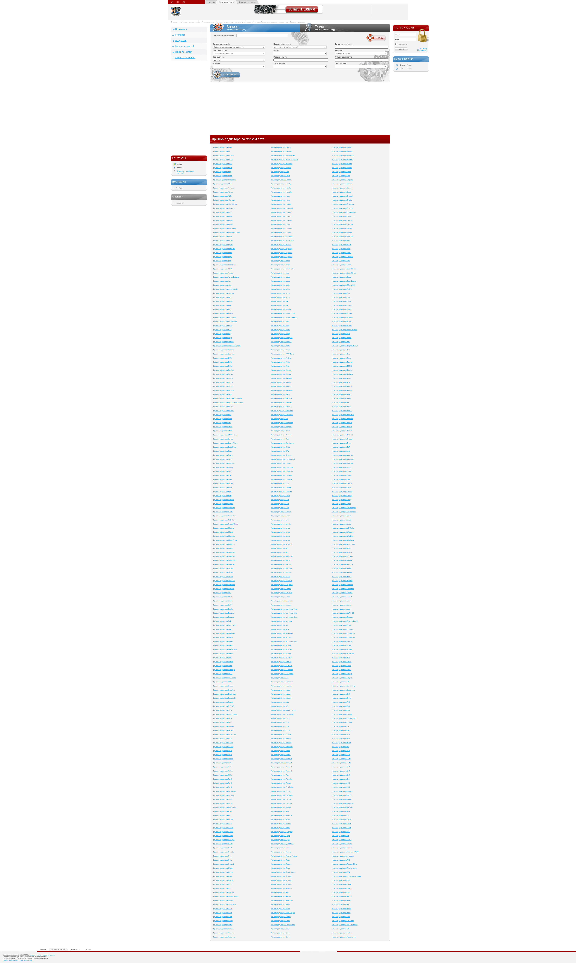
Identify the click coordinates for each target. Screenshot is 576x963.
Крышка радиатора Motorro (281, 657)
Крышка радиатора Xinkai (341, 568)
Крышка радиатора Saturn (342, 163)
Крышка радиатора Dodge (223, 686)
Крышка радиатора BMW (222, 427)
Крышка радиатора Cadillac (223, 500)
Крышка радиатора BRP (222, 471)
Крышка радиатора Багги (341, 670)
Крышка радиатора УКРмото (343, 921)
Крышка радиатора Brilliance (224, 463)
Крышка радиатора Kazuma (281, 398)
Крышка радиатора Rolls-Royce (283, 913)
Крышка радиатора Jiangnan (281, 338)
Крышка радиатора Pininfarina (282, 787)
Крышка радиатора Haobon (281, 151)
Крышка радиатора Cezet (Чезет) (225, 524)
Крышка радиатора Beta (222, 394)
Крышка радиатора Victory (342, 495)
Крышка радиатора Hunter (281, 224)
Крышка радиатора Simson (342, 220)
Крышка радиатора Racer (280, 848)
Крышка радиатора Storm (341, 309)
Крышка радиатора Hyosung (281, 249)
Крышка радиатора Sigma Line (343, 216)
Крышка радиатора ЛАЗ (341, 815)
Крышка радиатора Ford (222, 779)
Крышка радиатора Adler (222, 168)
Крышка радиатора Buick (222, 487)
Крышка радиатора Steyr (341, 301)
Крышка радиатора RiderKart (282, 900)
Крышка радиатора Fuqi (222, 815)
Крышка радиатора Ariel (222, 261)
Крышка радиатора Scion (341, 172)
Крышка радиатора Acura (222, 159)
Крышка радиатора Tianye (342, 390)
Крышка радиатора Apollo (222, 240)
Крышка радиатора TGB (341, 382)
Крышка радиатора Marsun (281, 572)
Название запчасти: (282, 44)
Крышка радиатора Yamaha (342, 585)
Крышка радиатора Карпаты (342, 803)
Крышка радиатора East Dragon (225, 714)
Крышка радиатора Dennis (223, 661)
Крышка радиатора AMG (222, 236)
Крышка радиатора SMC (341, 249)
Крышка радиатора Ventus (342, 483)
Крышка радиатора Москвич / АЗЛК (345, 852)
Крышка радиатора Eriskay (223, 726)
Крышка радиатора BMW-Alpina (225, 435)
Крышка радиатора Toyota (342, 423)
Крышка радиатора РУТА (341, 884)
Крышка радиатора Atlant (222, 301)
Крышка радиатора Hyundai (281, 253)
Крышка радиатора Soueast (342, 257)
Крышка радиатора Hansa (281, 147)
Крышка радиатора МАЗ (341, 832)
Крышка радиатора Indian (280, 261)
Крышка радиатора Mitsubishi (282, 633)
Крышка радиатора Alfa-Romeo (225, 204)
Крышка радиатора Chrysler (223, 564)
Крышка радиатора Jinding (281, 358)
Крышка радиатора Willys (341, 548)
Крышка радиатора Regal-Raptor (283, 872)
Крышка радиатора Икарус (342, 791)
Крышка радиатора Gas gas (223, 840)
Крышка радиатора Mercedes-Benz (284, 617)
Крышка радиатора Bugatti (223, 483)
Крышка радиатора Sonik (341, 253)
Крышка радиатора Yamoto (342, 593)
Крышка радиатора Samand (342, 151)
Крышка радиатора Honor (280, 196)
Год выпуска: (219, 57)
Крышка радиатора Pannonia (281, 747)
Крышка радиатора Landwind (282, 471)
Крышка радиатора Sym (341, 334)
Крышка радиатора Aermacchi (224, 180)
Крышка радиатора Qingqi (280, 836)
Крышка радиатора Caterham (224, 520)
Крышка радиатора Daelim (223, 609)
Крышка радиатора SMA (341, 240)
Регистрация (422, 48)
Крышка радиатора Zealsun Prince (345, 621)
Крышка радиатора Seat (341, 176)
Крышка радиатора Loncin (281, 524)
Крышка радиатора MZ (279, 678)
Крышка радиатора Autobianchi (225, 321)
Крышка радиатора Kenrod (281, 406)
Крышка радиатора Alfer (222, 212)
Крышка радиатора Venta (341, 475)
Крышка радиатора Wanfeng (342, 536)
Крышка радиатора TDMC (342, 366)
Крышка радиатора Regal (280, 868)
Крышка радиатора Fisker (223, 771)
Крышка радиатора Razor (280, 860)
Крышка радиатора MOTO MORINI (284, 641)
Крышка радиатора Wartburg (343, 540)
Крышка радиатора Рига (341, 880)
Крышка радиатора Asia (222, 281)
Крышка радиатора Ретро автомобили (346, 876)
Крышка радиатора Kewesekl (282, 415)
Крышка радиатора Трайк (341, 908)
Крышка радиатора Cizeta (223, 576)
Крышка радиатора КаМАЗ (342, 799)
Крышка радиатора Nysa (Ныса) (283, 710)
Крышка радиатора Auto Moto (224, 317)
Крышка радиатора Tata (341, 350)
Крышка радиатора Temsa (342, 370)
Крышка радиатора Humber (281, 216)
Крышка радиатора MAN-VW (281, 556)
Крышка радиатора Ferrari (223, 759)
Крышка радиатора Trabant (342, 435)
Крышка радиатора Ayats (222, 325)
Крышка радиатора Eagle (222, 710)
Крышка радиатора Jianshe (281, 342)
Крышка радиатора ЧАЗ (341, 929)
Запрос (236, 28)
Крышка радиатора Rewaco (281, 888)
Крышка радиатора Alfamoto (223, 208)
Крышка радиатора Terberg (342, 374)
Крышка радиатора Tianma (342, 386)
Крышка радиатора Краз (341, 811)
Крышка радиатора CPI (222, 593)
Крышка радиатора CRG (222, 597)
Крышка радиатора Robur (280, 908)
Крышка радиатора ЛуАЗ (341, 827)
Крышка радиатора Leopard (281, 491)
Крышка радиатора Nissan (281, 690)
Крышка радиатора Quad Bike (282, 844)
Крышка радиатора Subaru (342, 313)
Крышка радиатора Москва (342, 848)
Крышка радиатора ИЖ (341, 783)
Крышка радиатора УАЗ (341, 917)
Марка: (276, 50)
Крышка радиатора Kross (280, 447)
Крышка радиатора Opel (280, 722)
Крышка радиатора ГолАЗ (342, 714)
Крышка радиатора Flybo (222, 775)
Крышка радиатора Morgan (281, 637)
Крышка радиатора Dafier (222, 629)
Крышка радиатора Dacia (222, 601)
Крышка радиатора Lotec (280, 528)
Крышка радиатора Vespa (341, 487)
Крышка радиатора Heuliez (281, 168)
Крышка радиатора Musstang (282, 670)
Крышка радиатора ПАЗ (341, 860)
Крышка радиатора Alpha (222, 216)
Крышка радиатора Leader (281, 487)
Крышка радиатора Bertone (223, 390)
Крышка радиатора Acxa (222, 163)
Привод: (216, 63)
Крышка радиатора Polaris (281, 799)
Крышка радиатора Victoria (342, 491)
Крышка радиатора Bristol (223, 467)
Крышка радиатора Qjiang (280, 840)
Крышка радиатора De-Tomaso (225, 649)
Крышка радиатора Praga (280, 819)
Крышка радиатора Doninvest (224, 694)
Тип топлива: (341, 63)
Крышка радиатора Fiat (222, 763)
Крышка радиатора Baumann (224, 354)
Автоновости (75, 949)
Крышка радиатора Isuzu (280, 277)
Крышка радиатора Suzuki (342, 321)
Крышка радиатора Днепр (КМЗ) (344, 718)
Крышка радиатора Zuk (341, 657)
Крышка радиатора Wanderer (343, 532)
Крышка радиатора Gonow (223, 900)
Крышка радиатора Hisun (280, 176)
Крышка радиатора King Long (282, 423)
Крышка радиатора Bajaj (222, 338)
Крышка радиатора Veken (341, 467)
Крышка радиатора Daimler (223, 637)
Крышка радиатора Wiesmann (343, 544)
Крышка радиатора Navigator (282, 682)
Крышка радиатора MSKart (281, 661)
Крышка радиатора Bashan (223, 350)
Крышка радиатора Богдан (342, 674)
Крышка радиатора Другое (342, 722)
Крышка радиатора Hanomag (224, 937)
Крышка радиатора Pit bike (281, 791)
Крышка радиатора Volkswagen (344, 508)
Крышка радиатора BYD (222, 495)
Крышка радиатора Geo (222, 856)
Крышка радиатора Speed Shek (344, 273)
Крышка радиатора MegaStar (282, 601)
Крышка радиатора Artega (223, 273)
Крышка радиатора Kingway (281, 427)
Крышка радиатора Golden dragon (226, 896)
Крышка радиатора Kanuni (281, 382)
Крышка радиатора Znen (341, 645)
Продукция (180, 40)
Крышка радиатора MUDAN (281, 666)
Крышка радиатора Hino (280, 172)
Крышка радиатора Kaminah (281, 378)
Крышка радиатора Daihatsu (224, 633)
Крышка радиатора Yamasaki (343, 589)
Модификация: (280, 57)
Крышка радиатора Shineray (342, 208)
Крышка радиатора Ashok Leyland (226, 277)
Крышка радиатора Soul (341, 261)
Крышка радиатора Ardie (222, 253)
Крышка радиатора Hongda (281, 192)
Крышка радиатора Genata (223, 852)
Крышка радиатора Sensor (342, 188)
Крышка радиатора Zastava (342, 617)
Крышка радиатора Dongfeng (224, 690)
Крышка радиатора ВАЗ (341, 682)
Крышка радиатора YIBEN (342, 597)
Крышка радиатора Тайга (341, 900)
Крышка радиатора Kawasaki (282, 390)
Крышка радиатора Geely (222, 844)
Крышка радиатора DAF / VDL (224, 625)
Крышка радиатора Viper (341, 504)
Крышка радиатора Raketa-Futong (284, 856)
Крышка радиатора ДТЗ (341, 726)
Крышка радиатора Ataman (223, 293)
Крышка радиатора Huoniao (281, 228)
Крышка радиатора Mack (280, 536)
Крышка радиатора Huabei (281, 204)
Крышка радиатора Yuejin (341, 605)
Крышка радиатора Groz (222, 908)
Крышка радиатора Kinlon (280, 431)
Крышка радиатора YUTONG (343, 613)
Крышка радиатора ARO (222, 269)
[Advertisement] (189, 109)
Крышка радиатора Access (223, 155)
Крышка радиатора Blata (222, 419)
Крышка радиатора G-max (223, 827)
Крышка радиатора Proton (281, 823)
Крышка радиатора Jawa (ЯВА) (283, 313)
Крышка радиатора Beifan (223, 374)
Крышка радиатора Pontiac (281, 807)
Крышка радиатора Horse (280, 200)
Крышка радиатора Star (341, 293)
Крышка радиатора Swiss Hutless (344, 329)
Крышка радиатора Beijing (223, 378)
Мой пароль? (422, 50)
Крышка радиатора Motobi (281, 645)
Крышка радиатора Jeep (280, 325)
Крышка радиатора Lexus (280, 495)
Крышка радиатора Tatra (341, 358)
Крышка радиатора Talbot (341, 338)
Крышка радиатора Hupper (281, 232)
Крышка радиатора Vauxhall (342, 463)
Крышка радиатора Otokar (281, 734)
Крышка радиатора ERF (222, 722)
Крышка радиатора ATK (222, 297)
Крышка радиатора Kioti (280, 439)
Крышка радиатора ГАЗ (341, 702)
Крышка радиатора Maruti (280, 576)
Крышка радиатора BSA (222, 475)
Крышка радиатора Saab (280, 929)
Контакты (180, 34)
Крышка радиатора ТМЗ (341, 904)
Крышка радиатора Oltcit (280, 718)
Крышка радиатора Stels (341, 297)
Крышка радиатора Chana (223, 532)
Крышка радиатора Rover (280, 921)
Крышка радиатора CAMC (223, 512)
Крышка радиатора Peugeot (281, 763)
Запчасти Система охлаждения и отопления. (271, 22)
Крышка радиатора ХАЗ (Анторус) (345, 925)
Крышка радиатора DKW (222, 682)
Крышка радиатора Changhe (224, 544)
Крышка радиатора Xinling (342, 572)
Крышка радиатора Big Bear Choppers (227, 398)
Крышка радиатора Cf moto (223, 528)
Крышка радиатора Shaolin (342, 200)
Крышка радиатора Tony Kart (343, 415)
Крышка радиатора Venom (342, 471)
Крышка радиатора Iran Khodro (282, 269)
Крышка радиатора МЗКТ (341, 840)
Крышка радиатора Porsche (281, 815)
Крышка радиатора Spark (341, 265)
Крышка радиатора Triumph (342, 439)
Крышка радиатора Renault (281, 876)
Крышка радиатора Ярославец (343, 937)
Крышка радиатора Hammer (223, 933)
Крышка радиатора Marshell (281, 568)
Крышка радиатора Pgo (280, 775)
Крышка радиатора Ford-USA (224, 791)
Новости (242, 2)
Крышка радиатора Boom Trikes (225, 443)
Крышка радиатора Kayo (280, 394)
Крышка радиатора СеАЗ (341, 888)
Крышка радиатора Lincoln (281, 512)
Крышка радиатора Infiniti (280, 265)
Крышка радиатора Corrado (223, 589)
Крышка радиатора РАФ (341, 872)
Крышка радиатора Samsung (343, 155)
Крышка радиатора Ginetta (223, 880)
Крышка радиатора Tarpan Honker (345, 346)
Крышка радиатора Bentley (223, 386)
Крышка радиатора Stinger (342, 305)
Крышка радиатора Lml (279, 520)
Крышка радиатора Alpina (222, 220)
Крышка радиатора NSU (280, 706)
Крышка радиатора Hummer (281, 220)
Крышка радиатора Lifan (280, 500)
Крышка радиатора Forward (223, 795)
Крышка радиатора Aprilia (222, 244)
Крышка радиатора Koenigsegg (282, 443)
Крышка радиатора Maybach (281, 585)
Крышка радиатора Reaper (281, 864)
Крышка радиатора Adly (222, 172)
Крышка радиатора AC (221, 151)
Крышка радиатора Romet (281, 917)
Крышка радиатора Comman (224, 585)
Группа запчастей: (221, 44)
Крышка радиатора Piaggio (281, 783)
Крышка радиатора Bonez (223, 439)
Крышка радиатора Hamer (223, 929)
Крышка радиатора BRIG (222, 459)
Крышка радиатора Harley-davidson (284, 159)
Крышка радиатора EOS (222, 718)
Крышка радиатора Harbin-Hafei (283, 155)
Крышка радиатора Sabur (280, 933)
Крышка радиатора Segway (342, 180)
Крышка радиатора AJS (222, 196)
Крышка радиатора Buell (222, 479)
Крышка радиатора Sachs (280, 937)
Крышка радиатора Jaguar (281, 309)
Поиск (325, 28)
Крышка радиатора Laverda (281, 479)
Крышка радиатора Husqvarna (282, 240)
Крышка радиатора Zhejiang (342, 629)
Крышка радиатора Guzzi (222, 921)
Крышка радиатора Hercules (281, 163)
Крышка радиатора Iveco (280, 289)
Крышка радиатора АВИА (341, 661)
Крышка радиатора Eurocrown (224, 734)
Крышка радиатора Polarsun (281, 803)
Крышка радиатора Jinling (280, 362)
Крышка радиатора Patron (281, 755)
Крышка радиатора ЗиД (341, 747)
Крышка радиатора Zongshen (343, 653)
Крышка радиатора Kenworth (282, 410)
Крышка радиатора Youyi (341, 601)
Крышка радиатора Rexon (281, 896)
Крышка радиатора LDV (280, 483)
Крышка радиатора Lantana (281, 475)
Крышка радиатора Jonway (281, 370)
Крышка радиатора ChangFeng (225, 540)
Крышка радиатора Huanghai (282, 208)
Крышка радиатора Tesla (341, 378)
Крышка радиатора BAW (222, 358)
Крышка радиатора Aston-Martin (225, 289)
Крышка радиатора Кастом (342, 807)
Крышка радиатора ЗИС (341, 767)
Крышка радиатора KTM (280, 451)
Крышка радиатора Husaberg (282, 236)
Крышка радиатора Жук (341, 734)
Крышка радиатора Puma (280, 827)
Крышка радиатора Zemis (341, 625)
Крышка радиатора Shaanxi (342, 196)
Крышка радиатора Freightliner (224, 807)
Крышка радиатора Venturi (342, 479)
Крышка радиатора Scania (342, 168)
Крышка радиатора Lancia (281, 463)
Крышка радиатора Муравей (343, 856)
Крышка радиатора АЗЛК (341, 666)
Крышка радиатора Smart (341, 244)
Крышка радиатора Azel (222, 329)
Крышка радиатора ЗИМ (341, 759)
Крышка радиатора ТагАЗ (342, 896)
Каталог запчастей (226, 2)
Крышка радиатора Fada (222, 738)
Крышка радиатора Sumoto (342, 317)
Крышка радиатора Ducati (223, 702)
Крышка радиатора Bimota (223, 406)
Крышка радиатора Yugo (341, 609)
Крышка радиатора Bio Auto (223, 410)
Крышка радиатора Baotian (223, 342)
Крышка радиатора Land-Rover (282, 467)
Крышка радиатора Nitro (280, 702)
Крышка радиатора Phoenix (281, 779)
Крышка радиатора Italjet (280, 285)
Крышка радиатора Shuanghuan (344, 212)
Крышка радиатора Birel (222, 415)
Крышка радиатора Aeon (222, 176)
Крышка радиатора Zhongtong (343, 633)
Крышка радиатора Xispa (341, 576)
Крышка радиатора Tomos (342, 410)
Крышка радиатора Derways (224, 670)
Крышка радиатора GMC (222, 884)
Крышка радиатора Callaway (224, 508)
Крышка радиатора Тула (341, 913)
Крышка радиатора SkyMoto (342, 236)
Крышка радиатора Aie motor (224, 188)
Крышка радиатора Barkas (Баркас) (226, 346)
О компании (181, 29)
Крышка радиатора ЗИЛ (341, 751)
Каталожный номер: (344, 44)
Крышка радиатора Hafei (222, 925)
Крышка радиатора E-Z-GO (223, 706)
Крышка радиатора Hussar (281, 244)
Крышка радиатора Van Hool (342, 455)
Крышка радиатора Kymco (281, 455)
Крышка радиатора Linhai (280, 516)
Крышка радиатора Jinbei (280, 350)
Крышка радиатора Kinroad (281, 435)
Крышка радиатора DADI (222, 605)
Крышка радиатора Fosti (222, 799)
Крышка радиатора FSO (222, 811)
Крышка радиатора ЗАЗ (341, 738)
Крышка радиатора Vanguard (343, 459)
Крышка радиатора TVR (341, 447)
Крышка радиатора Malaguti (281, 544)
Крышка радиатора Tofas (341, 406)
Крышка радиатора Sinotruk (342, 224)
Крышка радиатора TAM (341, 342)
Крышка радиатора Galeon (223, 832)
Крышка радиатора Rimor (280, 904)
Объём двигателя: (343, 57)
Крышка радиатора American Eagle (226, 232)
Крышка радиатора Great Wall (224, 904)
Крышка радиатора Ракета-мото (344, 868)
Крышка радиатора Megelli (281, 605)
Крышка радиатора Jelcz (280, 329)
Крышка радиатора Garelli (223, 836)
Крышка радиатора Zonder (342, 649)
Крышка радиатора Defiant (223, 653)
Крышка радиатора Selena (342, 184)
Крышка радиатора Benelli (223, 382)
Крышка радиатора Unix (341, 451)
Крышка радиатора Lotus (280, 532)
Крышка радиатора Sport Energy (344, 281)
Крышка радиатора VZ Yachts (343, 528)
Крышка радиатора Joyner (281, 374)
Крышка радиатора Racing (281, 852)
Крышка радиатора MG (279, 625)
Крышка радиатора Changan (224, 536)
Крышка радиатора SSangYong (343, 285)
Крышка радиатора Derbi (222, 666)
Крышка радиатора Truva (341, 443)
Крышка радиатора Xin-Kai (342, 560)
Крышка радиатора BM (222, 423)
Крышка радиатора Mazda (281, 589)
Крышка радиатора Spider (342, 277)
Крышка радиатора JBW (280, 321)
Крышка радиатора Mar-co (281, 560)
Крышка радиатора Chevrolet (224, 552)
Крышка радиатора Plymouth (281, 795)
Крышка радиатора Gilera (222, 872)
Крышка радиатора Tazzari (342, 362)
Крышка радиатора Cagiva (223, 504)
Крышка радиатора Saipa (341, 147)
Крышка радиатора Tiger (341, 394)
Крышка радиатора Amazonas (224, 228)
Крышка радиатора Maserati (281, 581)
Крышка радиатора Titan (341, 398)
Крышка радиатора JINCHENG (282, 354)
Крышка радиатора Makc (280, 540)
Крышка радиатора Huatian (281, 212)
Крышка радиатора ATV (222, 305)
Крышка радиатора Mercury (281, 621)
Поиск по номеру (183, 52)
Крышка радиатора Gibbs (222, 868)
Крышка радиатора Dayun (223, 645)
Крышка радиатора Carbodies (224, 516)
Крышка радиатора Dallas (223, 641)
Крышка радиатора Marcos (281, 564)
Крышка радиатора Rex (280, 892)
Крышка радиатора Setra (341, 192)
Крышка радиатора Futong (223, 819)
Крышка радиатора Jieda (280, 346)
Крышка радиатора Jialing (280, 334)
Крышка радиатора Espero (223, 730)
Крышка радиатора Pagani (281, 738)
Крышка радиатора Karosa (281, 386)
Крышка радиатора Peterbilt (281, 759)
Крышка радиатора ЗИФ (341, 779)
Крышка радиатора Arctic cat (224, 249)
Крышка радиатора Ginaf (222, 876)
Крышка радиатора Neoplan (281, 686)
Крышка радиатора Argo (222, 257)
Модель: (339, 50)
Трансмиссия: (279, 63)
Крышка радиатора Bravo (222, 455)
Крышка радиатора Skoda (342, 228)
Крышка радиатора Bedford (223, 370)
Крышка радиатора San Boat (343, 159)
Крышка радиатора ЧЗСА (341, 933)
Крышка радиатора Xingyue (342, 564)
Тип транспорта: (220, 50)
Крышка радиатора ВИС (341, 694)
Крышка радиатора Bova (222, 451)
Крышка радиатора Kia (279, 419)
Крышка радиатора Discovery (224, 678)
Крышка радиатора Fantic (223, 742)
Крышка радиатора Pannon (281, 742)
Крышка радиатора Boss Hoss (224, 447)
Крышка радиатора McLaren (281, 593)
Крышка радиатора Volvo (341, 516)
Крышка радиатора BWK (222, 491)
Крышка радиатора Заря (341, 742)
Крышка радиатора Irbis (280, 273)
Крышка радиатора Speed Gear (344, 269)
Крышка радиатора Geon (222, 860)
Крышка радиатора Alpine (222, 224)
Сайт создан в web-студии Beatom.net (17, 960)
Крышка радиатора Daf (222, 621)
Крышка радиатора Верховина (343, 690)
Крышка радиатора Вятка (341, 698)
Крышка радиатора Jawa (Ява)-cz (284, 317)
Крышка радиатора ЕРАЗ (341, 730)
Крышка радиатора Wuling (342, 552)
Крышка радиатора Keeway (281, 402)
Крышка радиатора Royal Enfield (283, 925)
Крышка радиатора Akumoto (224, 200)
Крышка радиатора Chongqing (224, 560)
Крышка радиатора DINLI (222, 674)
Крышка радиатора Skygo (342, 232)
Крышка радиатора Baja (222, 334)
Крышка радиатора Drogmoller (224, 698)
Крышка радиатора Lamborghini (283, 459)
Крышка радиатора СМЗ (341, 892)
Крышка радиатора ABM (222, 147)
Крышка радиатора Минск (342, 844)
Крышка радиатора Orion (280, 730)
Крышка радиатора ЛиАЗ (341, 819)
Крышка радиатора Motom (281, 653)
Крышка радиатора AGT (222, 184)
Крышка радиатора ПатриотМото (344, 864)
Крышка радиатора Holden (281, 180)
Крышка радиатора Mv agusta (282, 674)
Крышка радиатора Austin (223, 313)
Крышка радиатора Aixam (223, 192)
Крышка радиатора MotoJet (281, 649)
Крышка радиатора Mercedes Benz (284, 609)
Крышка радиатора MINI (280, 629)
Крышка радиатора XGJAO (342, 556)
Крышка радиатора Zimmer (342, 641)
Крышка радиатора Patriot (280, 751)
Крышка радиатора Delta (222, 657)
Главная (211, 2)
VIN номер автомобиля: (224, 35)
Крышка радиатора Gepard (223, 864)
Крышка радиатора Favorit (223, 747)
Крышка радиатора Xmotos (342, 581)
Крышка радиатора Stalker (342, 289)
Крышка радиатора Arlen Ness (224, 265)
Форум (253, 2)
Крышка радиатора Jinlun (280, 366)
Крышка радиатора (297, 22)
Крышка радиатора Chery (223, 548)
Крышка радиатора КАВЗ (341, 795)
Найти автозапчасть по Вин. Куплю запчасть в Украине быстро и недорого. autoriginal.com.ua (215, 22)
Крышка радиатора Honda (281, 184)
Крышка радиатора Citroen (223, 568)
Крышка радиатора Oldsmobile (282, 714)
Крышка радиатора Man (280, 548)
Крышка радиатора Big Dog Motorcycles (228, 402)
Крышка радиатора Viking (341, 500)
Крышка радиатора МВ (340, 836)
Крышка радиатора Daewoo (223, 613)
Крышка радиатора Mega (280, 597)
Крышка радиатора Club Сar (224, 581)
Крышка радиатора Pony (280, 811)
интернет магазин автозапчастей (42, 955)
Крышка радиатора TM (340, 402)
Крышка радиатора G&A (222, 823)
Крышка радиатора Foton (222, 803)
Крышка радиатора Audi (222, 309)
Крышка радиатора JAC (280, 301)
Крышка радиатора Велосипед (343, 686)
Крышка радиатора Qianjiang (281, 832)
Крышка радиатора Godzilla (223, 892)
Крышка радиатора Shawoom (343, 204)
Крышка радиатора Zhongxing (343, 637)
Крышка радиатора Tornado (342, 419)
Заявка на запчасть (185, 57)
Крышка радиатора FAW (222, 751)
